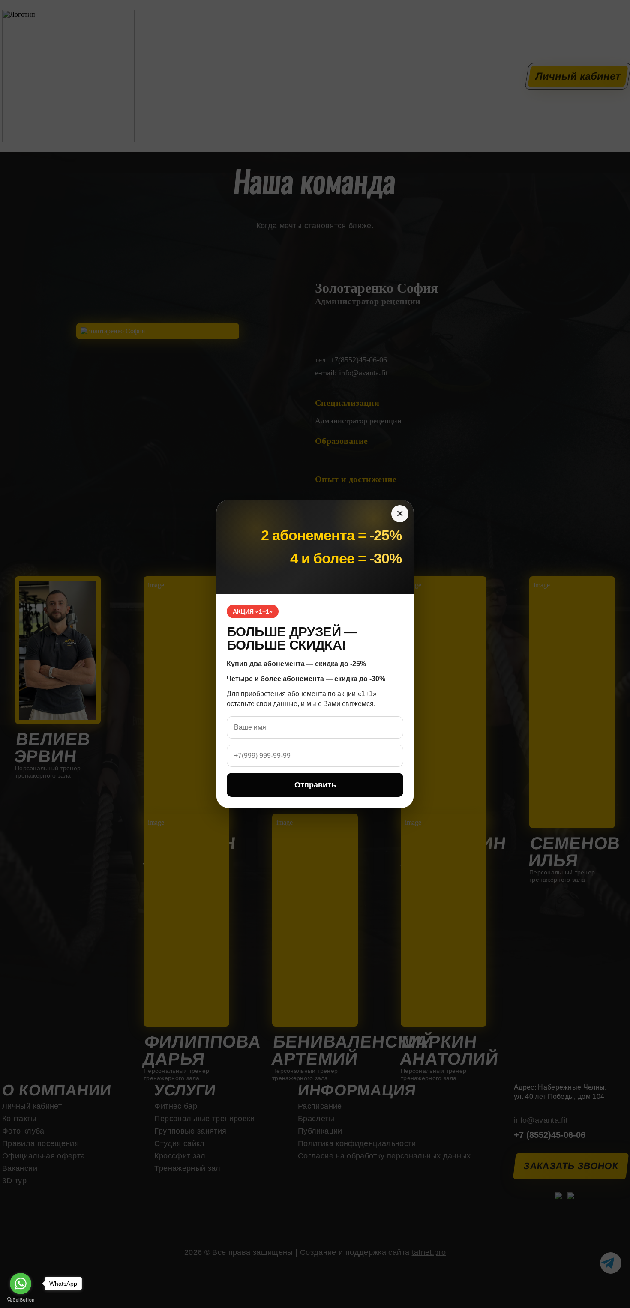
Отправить (315, 785)
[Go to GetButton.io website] (20, 1299)
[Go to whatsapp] (20, 1283)
